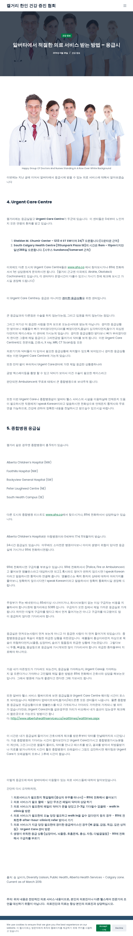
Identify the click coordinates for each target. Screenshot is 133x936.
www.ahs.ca (76, 267)
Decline (119, 928)
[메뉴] (124, 5)
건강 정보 (66, 35)
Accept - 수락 (103, 928)
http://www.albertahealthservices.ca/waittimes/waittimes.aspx (55, 718)
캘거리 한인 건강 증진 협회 (31, 5)
